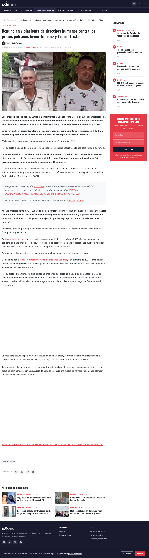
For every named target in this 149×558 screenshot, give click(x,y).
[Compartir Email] (33, 471)
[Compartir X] (22, 471)
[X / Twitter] (9, 542)
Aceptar (140, 554)
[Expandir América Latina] (21, 10)
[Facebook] (4, 542)
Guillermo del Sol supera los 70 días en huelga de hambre (87, 499)
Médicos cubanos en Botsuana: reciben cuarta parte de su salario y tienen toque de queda (87, 513)
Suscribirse (128, 149)
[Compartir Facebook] (16, 471)
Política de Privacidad (97, 532)
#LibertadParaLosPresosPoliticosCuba (24, 194)
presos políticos (17, 239)
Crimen (120, 63)
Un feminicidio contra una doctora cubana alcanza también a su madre (128, 69)
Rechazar (127, 554)
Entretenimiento (65, 535)
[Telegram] (21, 542)
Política (121, 47)
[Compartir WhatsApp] (27, 471)
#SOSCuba (73, 190)
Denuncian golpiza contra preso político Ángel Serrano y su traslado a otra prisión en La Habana (34, 513)
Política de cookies (96, 535)
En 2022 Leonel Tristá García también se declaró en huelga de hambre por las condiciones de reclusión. (52, 444)
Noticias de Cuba (65, 10)
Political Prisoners (9, 461)
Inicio (4, 20)
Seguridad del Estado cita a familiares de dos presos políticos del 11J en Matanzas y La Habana (34, 500)
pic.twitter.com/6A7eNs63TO (65, 194)
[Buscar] (145, 4)
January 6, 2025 (76, 200)
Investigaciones (102, 10)
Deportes (62, 532)
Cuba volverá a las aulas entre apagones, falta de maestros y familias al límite (130, 102)
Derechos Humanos (45, 10)
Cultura (28, 10)
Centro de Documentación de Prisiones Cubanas (43, 259)
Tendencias (122, 96)
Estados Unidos (84, 10)
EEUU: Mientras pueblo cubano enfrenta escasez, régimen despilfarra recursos (130, 85)
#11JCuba (39, 186)
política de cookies (75, 554)
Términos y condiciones (98, 539)
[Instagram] (15, 542)
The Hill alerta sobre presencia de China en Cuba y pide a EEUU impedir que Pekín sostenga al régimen (130, 53)
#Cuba (47, 194)
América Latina (10, 10)
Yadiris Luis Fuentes (14, 43)
